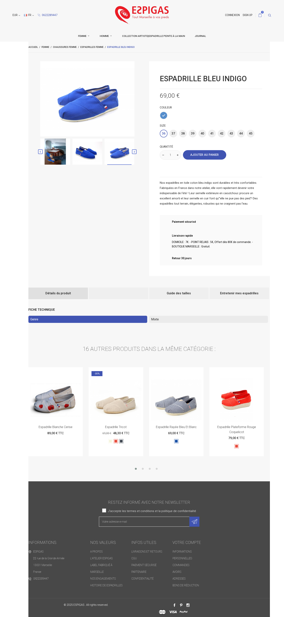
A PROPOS (96, 551)
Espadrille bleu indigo (236, 427)
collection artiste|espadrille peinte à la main (153, 36)
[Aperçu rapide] (55, 371)
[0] (260, 15)
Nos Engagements (103, 578)
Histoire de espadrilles (106, 585)
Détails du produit (58, 293)
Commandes (181, 565)
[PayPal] (183, 612)
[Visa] (173, 612)
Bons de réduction (186, 585)
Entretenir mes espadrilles (239, 293)
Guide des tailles (179, 293)
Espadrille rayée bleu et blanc (115, 427)
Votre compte (187, 542)
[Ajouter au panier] (46, 371)
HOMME (104, 36)
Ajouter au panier (204, 155)
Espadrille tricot (55, 427)
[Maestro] (162, 612)
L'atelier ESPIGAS (101, 558)
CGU (134, 558)
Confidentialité (142, 578)
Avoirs (177, 571)
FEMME (82, 36)
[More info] (65, 371)
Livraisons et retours (146, 551)
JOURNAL (200, 36)
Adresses (179, 578)
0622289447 (49, 15)
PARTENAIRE (138, 571)
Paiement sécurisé (143, 565)
